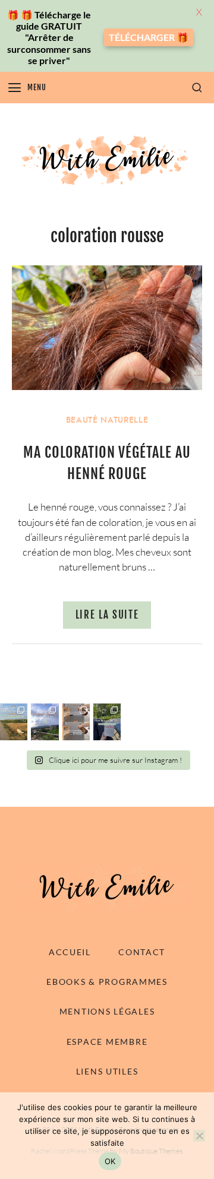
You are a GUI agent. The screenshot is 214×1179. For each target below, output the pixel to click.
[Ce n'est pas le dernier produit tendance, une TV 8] (76, 721)
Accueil (70, 952)
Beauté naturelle (107, 420)
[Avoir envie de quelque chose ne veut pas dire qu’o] (13, 721)
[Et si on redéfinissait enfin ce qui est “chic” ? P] (107, 721)
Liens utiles (107, 1071)
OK (110, 1161)
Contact (141, 952)
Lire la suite (107, 614)
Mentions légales (107, 1011)
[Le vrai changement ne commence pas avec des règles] (44, 721)
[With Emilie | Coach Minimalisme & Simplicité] (107, 160)
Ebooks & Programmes (107, 982)
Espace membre (107, 1042)
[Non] (199, 1136)
